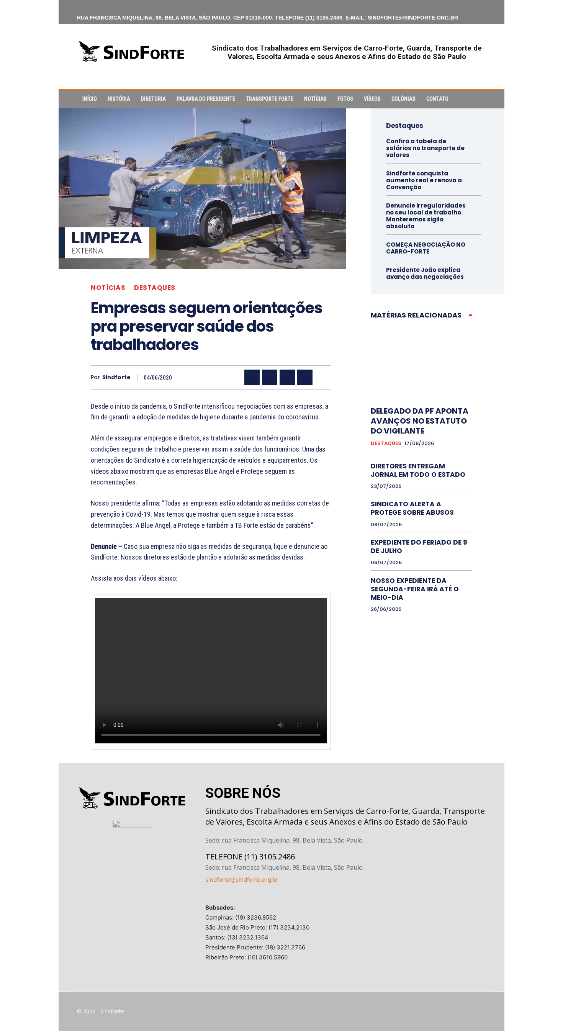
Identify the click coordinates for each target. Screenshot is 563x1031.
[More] (323, 377)
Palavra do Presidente (206, 99)
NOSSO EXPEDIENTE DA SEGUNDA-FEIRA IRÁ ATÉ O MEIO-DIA (415, 589)
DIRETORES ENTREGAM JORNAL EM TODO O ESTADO (418, 470)
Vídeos (372, 99)
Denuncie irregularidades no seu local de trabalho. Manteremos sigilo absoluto (426, 215)
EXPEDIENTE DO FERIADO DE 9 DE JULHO (419, 546)
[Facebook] (252, 377)
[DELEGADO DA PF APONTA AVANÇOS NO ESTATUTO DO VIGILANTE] (421, 362)
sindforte (116, 377)
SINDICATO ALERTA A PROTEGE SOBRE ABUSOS (412, 508)
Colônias (403, 99)
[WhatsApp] (305, 377)
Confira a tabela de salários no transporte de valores (425, 148)
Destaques (154, 288)
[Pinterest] (287, 377)
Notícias (315, 99)
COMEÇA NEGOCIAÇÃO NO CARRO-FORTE (425, 248)
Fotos (345, 99)
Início (89, 99)
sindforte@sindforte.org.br (241, 879)
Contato (437, 99)
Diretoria (153, 99)
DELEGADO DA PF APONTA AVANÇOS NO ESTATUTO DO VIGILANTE (419, 421)
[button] (477, 99)
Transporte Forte (269, 99)
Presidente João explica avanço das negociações (425, 273)
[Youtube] (480, 1011)
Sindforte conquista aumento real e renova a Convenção (424, 180)
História (119, 99)
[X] (269, 377)
